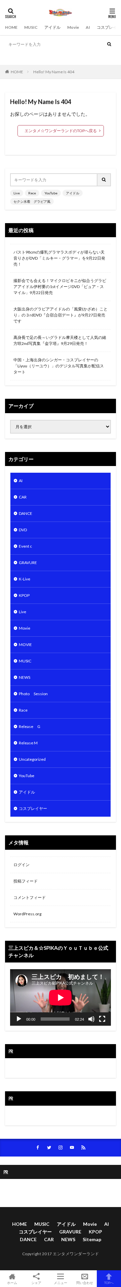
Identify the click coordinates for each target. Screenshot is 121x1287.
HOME (11, 27)
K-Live (24, 578)
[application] (60, 997)
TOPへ (109, 1282)
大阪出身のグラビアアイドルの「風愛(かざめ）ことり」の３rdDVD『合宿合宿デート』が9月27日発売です (60, 315)
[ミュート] (91, 1019)
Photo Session (33, 693)
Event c (25, 546)
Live (8, 57)
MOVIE (25, 644)
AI (88, 27)
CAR (23, 496)
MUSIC (31, 27)
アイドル (52, 27)
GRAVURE (28, 562)
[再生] (18, 1019)
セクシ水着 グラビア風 (89, 57)
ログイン (21, 864)
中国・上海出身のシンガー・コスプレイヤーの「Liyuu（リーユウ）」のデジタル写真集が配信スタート (58, 365)
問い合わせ (84, 1282)
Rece (20, 57)
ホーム (12, 1282)
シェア (36, 1283)
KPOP (24, 595)
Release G (29, 726)
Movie (73, 27)
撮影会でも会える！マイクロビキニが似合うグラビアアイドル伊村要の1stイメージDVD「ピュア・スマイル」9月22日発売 (59, 286)
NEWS (24, 677)
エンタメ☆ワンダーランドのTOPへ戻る (61, 130)
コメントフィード (29, 897)
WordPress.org (27, 913)
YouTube (36, 57)
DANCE (25, 513)
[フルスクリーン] (102, 1019)
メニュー (60, 1282)
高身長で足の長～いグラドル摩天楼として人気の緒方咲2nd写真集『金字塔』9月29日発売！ (59, 340)
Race (23, 710)
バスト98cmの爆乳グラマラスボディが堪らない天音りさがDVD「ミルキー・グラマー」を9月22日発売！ (59, 258)
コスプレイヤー (33, 808)
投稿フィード (25, 881)
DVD (23, 529)
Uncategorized (32, 759)
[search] (109, 44)
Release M (28, 742)
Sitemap (92, 1239)
